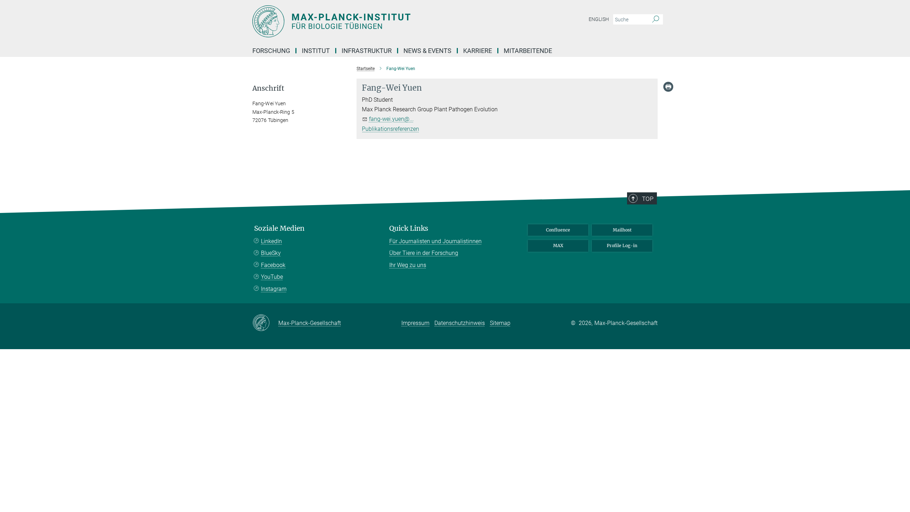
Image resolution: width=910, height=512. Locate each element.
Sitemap (500, 323)
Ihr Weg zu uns (407, 265)
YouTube (272, 276)
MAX (558, 245)
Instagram (274, 289)
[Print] (668, 86)
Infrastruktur (367, 50)
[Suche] (655, 20)
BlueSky (271, 253)
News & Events (427, 50)
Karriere (477, 50)
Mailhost (622, 230)
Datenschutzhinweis (459, 323)
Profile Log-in (622, 245)
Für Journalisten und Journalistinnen (435, 241)
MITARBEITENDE (528, 50)
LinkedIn (271, 241)
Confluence (558, 230)
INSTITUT (316, 50)
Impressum (415, 323)
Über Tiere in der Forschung (423, 253)
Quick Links (408, 228)
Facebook (273, 265)
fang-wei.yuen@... (391, 119)
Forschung (271, 50)
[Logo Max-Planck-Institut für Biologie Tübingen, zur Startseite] (385, 21)
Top (647, 198)
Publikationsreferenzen (390, 129)
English (599, 19)
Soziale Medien (279, 228)
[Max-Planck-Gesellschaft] (265, 323)
